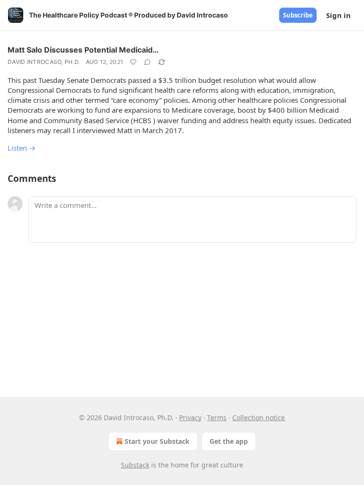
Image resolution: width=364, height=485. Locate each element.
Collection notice (258, 417)
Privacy (190, 417)
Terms (217, 417)
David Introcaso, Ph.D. (44, 61)
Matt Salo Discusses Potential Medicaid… (83, 49)
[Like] (133, 62)
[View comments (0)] (147, 62)
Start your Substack (157, 441)
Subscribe (298, 15)
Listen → (22, 148)
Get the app (228, 441)
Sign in (338, 15)
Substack (135, 464)
